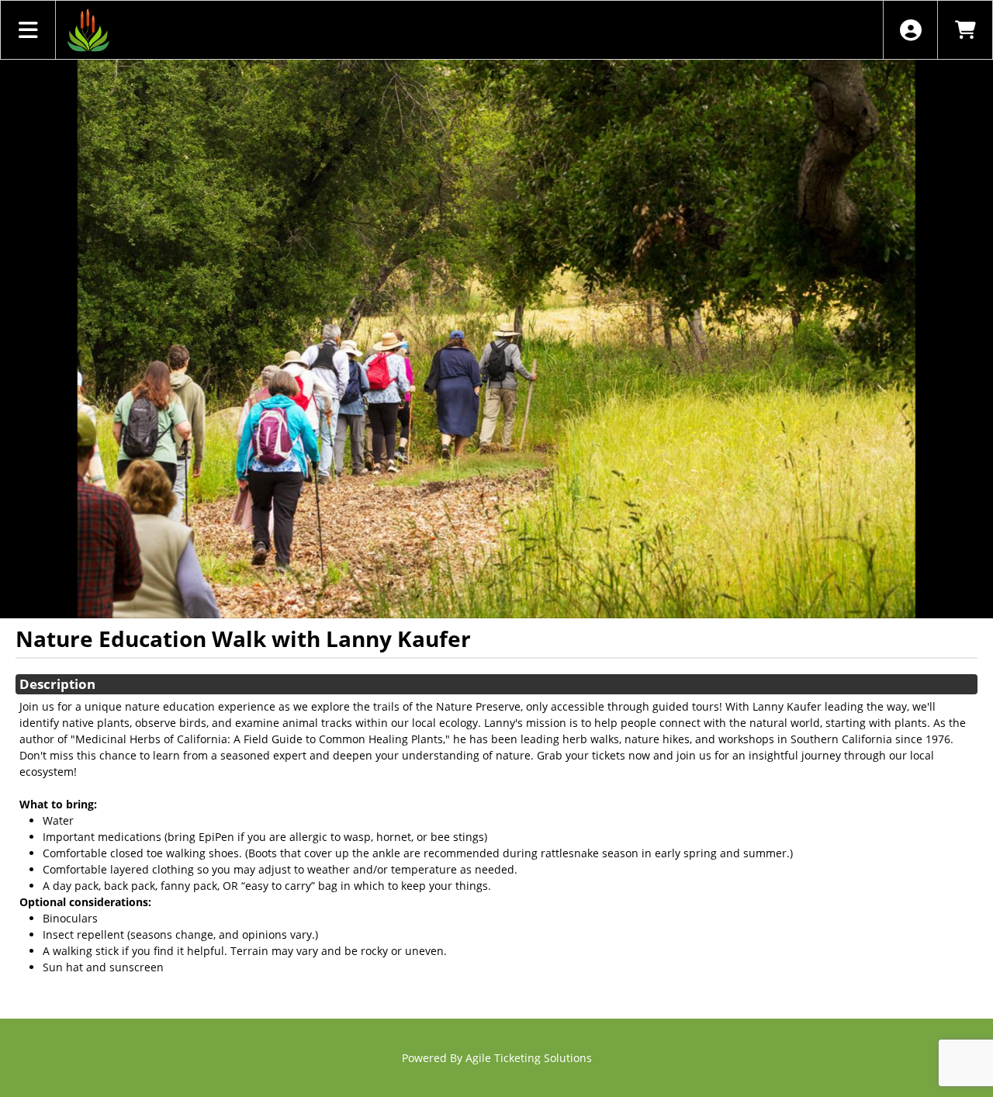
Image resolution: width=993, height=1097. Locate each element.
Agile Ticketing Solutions (528, 1057)
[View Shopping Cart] (964, 30)
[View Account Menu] (910, 30)
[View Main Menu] (28, 30)
